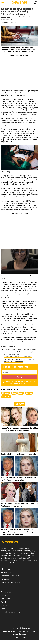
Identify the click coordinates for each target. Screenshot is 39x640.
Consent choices (19, 637)
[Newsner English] (19, 2)
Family (4, 602)
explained (10, 121)
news (14, 393)
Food (3, 609)
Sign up (19, 377)
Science (4, 605)
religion (10, 95)
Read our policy (19, 383)
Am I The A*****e (20, 118)
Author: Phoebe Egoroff (7, 19)
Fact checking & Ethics (10, 576)
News (8, 17)
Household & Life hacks (10, 612)
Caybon (22, 634)
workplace (6, 396)
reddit (20, 393)
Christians (20, 131)
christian (5, 393)
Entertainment (7, 599)
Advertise (5, 579)
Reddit (10, 118)
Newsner (3, 17)
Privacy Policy (6, 572)
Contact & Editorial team (11, 582)
